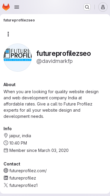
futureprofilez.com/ (28, 170)
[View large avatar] (18, 57)
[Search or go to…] (87, 7)
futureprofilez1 (23, 185)
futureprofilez (22, 177)
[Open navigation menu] (16, 7)
